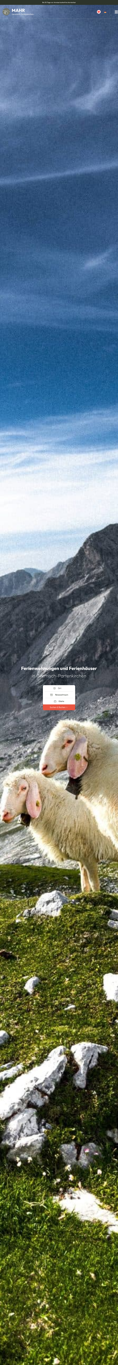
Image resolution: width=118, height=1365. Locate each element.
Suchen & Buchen (57, 707)
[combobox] (61, 688)
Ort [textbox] (59, 688)
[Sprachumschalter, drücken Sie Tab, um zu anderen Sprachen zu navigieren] (107, 11)
